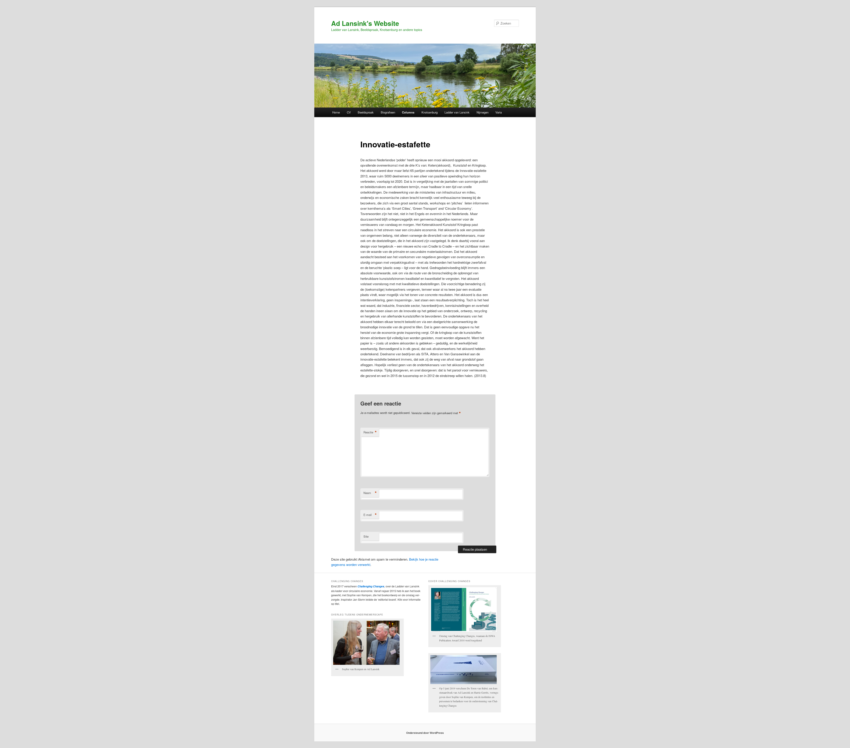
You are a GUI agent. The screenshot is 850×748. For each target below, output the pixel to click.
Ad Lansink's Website (365, 23)
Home (336, 112)
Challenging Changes (370, 586)
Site (366, 536)
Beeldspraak (366, 112)
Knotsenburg (429, 112)
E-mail (370, 514)
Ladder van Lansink (456, 112)
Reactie (370, 432)
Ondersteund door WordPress (425, 733)
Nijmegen (483, 112)
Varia (498, 112)
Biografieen (388, 112)
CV (349, 112)
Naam (370, 492)
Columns (408, 112)
